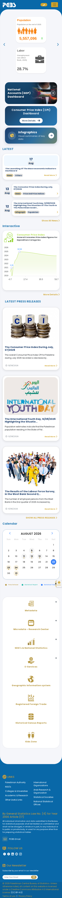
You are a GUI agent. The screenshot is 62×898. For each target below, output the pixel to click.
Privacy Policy (25, 896)
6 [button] (39, 550)
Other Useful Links (13, 799)
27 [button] (39, 567)
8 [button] (53, 550)
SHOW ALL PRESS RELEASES (41, 517)
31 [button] (16, 573)
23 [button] (8, 567)
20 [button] (39, 561)
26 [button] (31, 567)
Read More (50, 365)
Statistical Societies (43, 797)
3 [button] (16, 550)
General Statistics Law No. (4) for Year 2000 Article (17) (30, 815)
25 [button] (23, 567)
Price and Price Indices (33, 193)
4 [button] (24, 550)
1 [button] (53, 544)
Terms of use (8, 896)
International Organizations (41, 784)
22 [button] (53, 561)
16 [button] (8, 561)
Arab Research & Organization (42, 791)
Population (33, 212)
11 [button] (24, 556)
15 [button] (53, 556)
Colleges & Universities (16, 791)
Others (18, 175)
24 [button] (16, 567)
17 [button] (16, 561)
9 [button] (8, 556)
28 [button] (46, 567)
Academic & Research (16, 795)
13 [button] (40, 556)
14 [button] (46, 556)
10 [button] (16, 556)
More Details (50, 294)
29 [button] (53, 567)
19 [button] (32, 561)
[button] (54, 4)
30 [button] (8, 573)
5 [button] (32, 550)
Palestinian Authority (15, 782)
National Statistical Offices (43, 803)
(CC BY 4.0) (16, 892)
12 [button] (32, 556)
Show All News (50, 220)
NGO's (8, 786)
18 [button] (24, 561)
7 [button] (46, 550)
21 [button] (46, 561)
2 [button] (8, 550)
